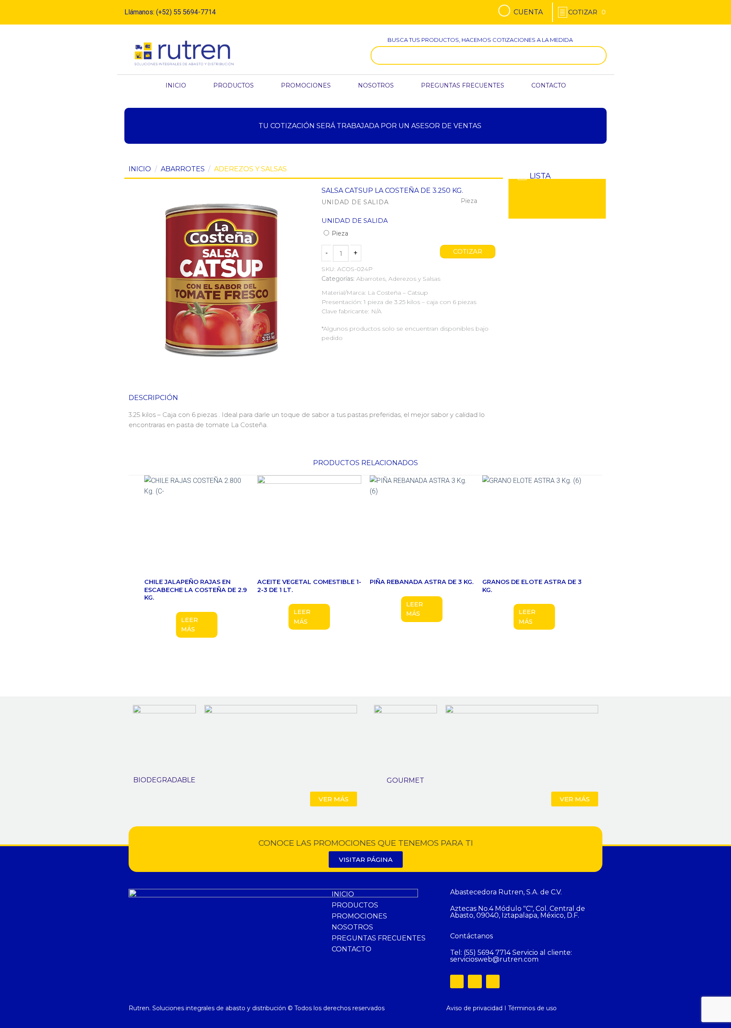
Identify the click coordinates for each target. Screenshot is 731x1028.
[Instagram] (474, 981)
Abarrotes (183, 169)
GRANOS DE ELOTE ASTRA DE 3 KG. (532, 586)
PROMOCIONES (306, 85)
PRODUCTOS (233, 85)
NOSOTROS (376, 85)
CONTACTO (548, 85)
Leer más (189, 624)
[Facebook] (457, 981)
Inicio (140, 169)
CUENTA (528, 12)
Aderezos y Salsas (250, 169)
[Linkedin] (493, 981)
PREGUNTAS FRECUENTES (462, 85)
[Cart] (587, 12)
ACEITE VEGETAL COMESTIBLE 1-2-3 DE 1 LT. (309, 586)
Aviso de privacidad (474, 1008)
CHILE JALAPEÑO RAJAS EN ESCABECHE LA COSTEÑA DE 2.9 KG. (195, 589)
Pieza (339, 233)
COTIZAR (468, 251)
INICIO (175, 85)
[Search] (598, 55)
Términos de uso (532, 1008)
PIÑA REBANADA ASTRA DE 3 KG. (421, 582)
